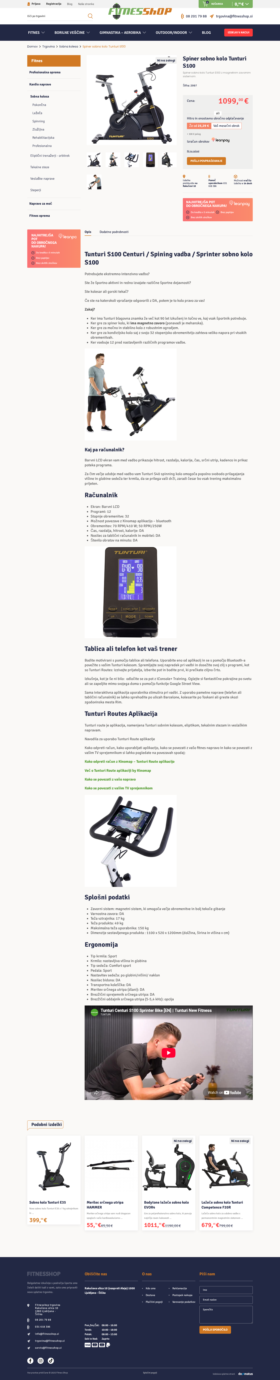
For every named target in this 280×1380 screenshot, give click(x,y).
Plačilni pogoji (154, 1302)
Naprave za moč (40, 204)
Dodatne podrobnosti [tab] (114, 232)
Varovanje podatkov (183, 1302)
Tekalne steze (39, 167)
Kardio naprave (40, 84)
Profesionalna (42, 146)
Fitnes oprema (39, 216)
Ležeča (37, 113)
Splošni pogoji (150, 1372)
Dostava (150, 1295)
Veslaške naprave (42, 179)
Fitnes (36, 60)
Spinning (38, 121)
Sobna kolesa (68, 46)
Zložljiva (38, 129)
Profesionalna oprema (44, 72)
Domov (32, 46)
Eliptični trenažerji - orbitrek (50, 156)
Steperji (35, 190)
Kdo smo (151, 1288)
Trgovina (48, 46)
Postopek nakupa (182, 1295)
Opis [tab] (88, 232)
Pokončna (39, 105)
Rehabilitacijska (43, 138)
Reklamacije (179, 1288)
